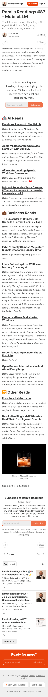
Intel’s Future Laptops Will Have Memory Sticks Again (21, 266)
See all (7, 641)
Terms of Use (37, 529)
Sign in (42, 4)
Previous (10, 554)
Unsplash (24, 478)
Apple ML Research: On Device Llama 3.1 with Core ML (21, 147)
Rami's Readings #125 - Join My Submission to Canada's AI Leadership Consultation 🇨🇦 (15, 597)
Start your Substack (17, 685)
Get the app (37, 685)
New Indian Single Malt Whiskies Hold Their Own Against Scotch (22, 418)
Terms (32, 675)
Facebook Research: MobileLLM (21, 124)
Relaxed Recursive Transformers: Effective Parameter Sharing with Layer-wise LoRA (22, 190)
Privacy (24, 675)
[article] (24, 579)
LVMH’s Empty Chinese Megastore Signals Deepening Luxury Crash (23, 248)
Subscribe (32, 4)
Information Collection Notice (29, 532)
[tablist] (9, 564)
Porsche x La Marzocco (16, 398)
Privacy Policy (24, 534)
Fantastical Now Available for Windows (20, 319)
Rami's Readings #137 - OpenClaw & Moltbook (15, 621)
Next (39, 554)
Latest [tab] (12, 564)
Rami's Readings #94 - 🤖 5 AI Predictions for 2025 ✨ (17, 573)
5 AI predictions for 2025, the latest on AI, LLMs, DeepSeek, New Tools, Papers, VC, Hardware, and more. (17, 579)
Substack (11, 691)
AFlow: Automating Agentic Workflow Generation (19, 172)
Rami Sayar (13, 33)
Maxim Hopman (26, 476)
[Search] (43, 564)
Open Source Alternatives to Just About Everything (22, 368)
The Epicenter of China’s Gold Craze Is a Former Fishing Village (22, 220)
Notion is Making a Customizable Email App (22, 354)
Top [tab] (5, 564)
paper (20, 129)
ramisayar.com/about (12, 70)
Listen (42, 35)
